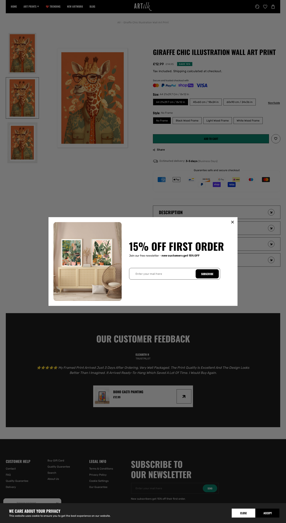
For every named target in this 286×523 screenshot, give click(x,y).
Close (243, 513)
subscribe (207, 274)
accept (267, 513)
